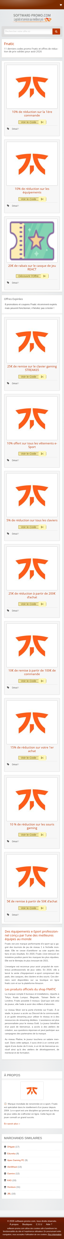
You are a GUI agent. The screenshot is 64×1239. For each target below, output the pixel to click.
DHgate (11, 1147)
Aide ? (49, 1224)
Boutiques (27, 1224)
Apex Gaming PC (15, 1160)
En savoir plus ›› (12, 1124)
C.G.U (39, 1224)
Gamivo (11, 1173)
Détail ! (15, 129)
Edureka (11, 1153)
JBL (9, 1194)
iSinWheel (12, 1167)
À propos (14, 1224)
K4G (9, 1180)
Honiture (11, 1187)
